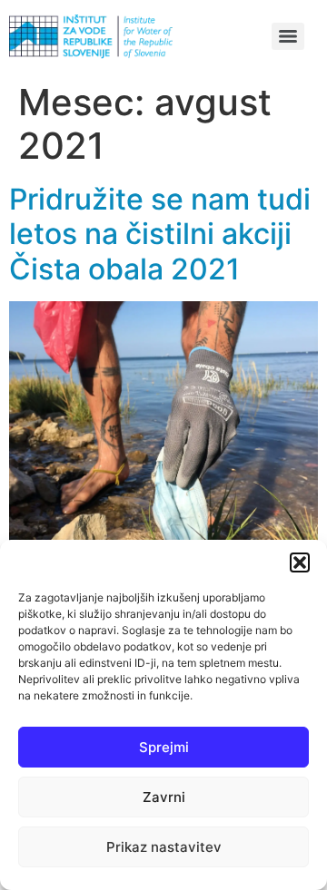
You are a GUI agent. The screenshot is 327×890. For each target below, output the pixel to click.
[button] (300, 562)
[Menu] (288, 36)
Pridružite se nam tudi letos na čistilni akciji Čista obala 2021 (160, 234)
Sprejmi (164, 747)
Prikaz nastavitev (164, 847)
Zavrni (164, 797)
